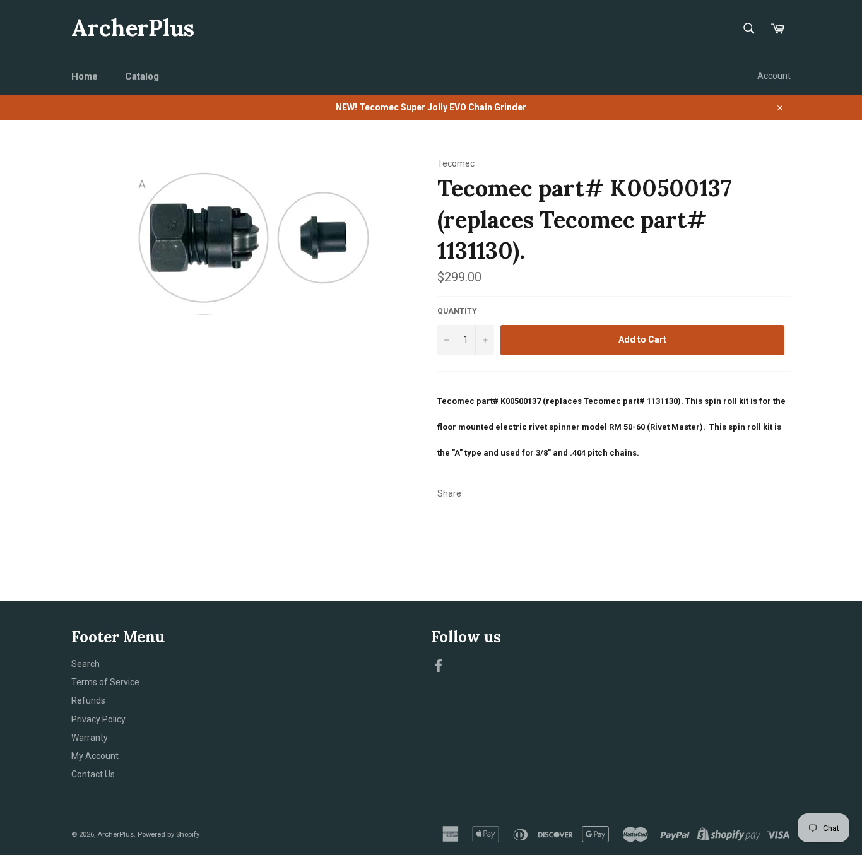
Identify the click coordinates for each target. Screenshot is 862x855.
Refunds (88, 700)
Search (85, 664)
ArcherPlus (132, 27)
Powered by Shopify (168, 834)
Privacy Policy (98, 719)
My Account (95, 756)
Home (84, 76)
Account (774, 76)
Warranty (89, 738)
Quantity (457, 311)
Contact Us (93, 774)
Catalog (142, 76)
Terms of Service (105, 682)
